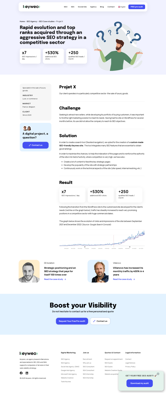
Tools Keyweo (66, 381)
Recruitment (87, 359)
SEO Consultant (88, 366)
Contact (111, 7)
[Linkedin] (26, 373)
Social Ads (82, 7)
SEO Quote (109, 363)
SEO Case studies (47, 21)
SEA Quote (108, 366)
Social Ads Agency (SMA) (70, 366)
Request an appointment (114, 359)
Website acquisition (112, 374)
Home (22, 21)
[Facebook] (21, 373)
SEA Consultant (88, 370)
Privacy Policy (130, 366)
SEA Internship (88, 378)
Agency (93, 7)
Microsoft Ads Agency (69, 374)
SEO (65, 7)
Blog (102, 7)
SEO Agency (32, 21)
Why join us (87, 363)
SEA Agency (65, 363)
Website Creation (67, 378)
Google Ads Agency (68, 370)
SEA (72, 7)
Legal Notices (130, 363)
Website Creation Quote (113, 370)
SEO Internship (88, 374)
